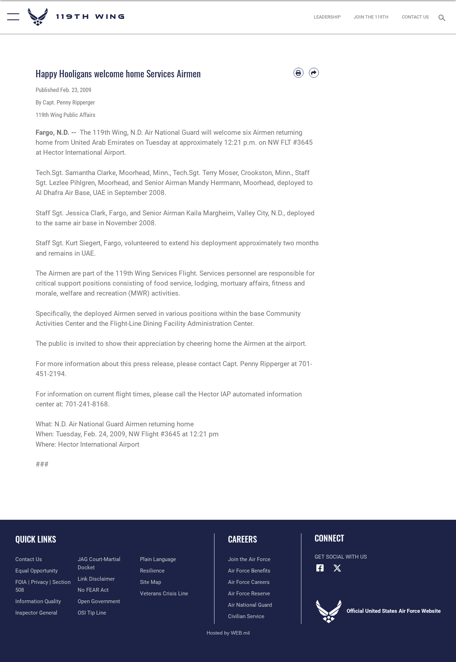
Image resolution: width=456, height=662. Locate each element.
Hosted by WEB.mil (228, 633)
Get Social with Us (341, 557)
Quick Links (35, 539)
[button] (11, 17)
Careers (242, 539)
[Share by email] (314, 73)
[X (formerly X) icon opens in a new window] (337, 568)
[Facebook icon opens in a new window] (320, 568)
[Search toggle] (443, 17)
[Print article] (299, 73)
